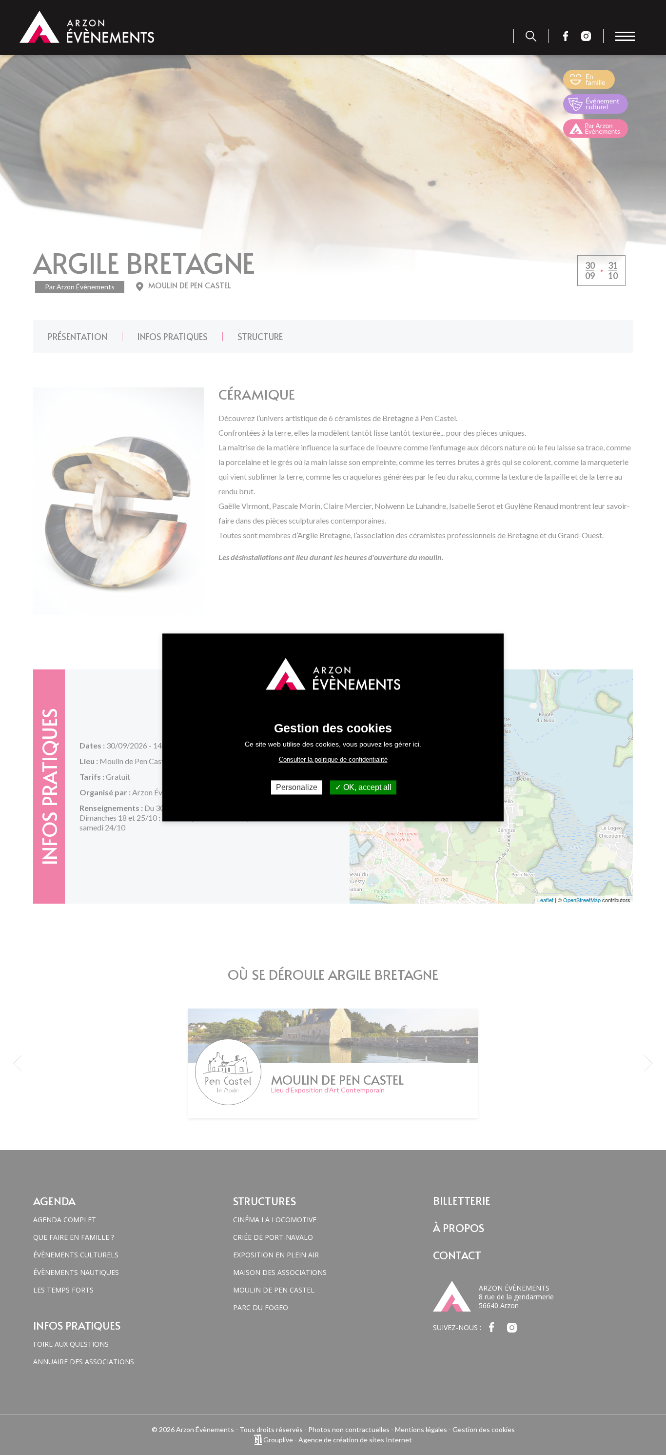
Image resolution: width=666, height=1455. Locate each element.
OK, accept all (366, 787)
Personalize (296, 787)
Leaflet (545, 900)
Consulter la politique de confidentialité (333, 759)
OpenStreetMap (582, 900)
